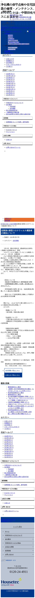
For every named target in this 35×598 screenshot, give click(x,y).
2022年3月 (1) (10, 91)
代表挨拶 (10, 35)
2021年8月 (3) (10, 93)
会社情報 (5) (10, 62)
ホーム (7, 531)
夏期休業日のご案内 (14, 387)
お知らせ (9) (10, 59)
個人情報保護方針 (13, 40)
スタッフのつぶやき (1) (13, 64)
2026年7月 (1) (10, 74)
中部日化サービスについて (13, 31)
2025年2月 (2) (10, 79)
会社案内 (7, 33)
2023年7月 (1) (10, 87)
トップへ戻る (17, 526)
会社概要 (10, 37)
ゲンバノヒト (11, 49)
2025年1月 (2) (10, 81)
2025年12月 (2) (10, 76)
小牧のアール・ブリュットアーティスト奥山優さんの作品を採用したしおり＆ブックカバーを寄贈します (21, 406)
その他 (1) (9, 66)
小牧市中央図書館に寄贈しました (18, 402)
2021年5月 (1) (10, 95)
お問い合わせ (8, 53)
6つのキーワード (12, 47)
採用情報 (7, 51)
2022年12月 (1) (10, 89)
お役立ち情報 (9, 547)
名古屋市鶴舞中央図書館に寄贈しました (21, 396)
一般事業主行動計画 (13, 42)
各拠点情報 (11, 39)
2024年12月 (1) (10, 83)
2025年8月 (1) (10, 77)
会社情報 (16, 240)
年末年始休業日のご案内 (16, 392)
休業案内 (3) (10, 61)
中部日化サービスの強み (13, 543)
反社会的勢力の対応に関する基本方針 (18, 44)
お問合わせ (7, 218)
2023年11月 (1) (10, 85)
